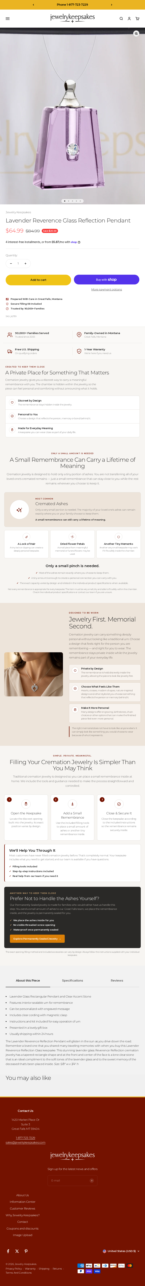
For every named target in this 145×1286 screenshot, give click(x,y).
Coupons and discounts (23, 1228)
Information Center (22, 1201)
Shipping (44, 1268)
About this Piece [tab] (28, 980)
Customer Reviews (22, 1208)
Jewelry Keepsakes (18, 212)
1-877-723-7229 (25, 1138)
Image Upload (22, 1235)
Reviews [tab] (117, 980)
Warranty (30, 1268)
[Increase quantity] (25, 263)
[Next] (111, 4)
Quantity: (11, 255)
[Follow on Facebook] (8, 1251)
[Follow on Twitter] (17, 1251)
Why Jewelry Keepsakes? (22, 1215)
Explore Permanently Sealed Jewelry (37, 938)
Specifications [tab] (72, 980)
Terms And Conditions (19, 1272)
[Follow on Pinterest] (26, 1251)
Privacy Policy (14, 1268)
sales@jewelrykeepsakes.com (25, 1142)
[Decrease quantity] (11, 263)
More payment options (106, 289)
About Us (22, 1195)
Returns (57, 1268)
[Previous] (33, 4)
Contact (22, 1221)
